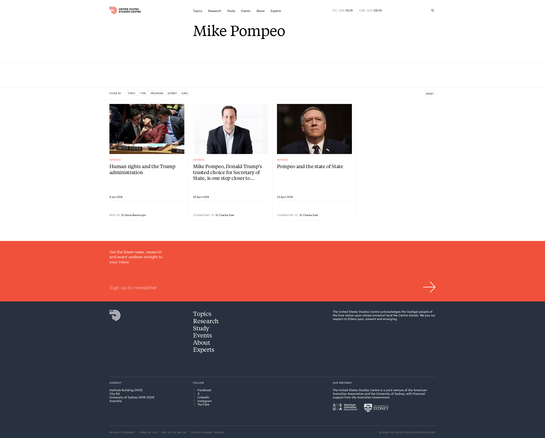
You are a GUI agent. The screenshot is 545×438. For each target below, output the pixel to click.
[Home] (119, 10)
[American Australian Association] (345, 406)
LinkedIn (203, 397)
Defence (115, 159)
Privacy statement (122, 432)
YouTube (203, 404)
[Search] (433, 10)
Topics (202, 313)
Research (206, 321)
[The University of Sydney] (376, 407)
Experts (203, 349)
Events (202, 335)
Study (201, 328)
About (201, 342)
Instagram (205, 401)
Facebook (204, 390)
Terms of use (148, 432)
